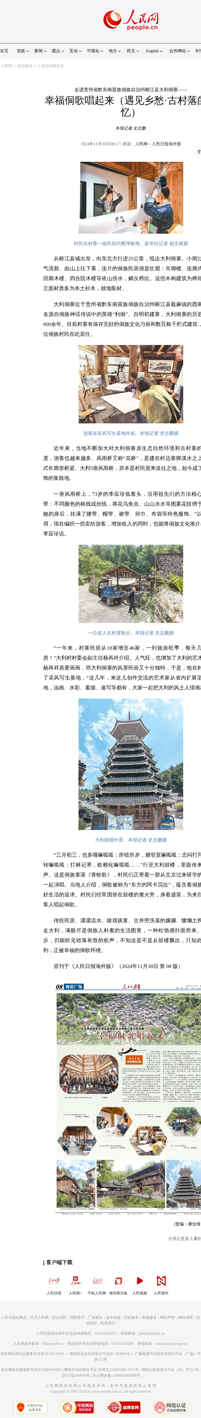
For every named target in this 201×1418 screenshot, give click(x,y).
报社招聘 (59, 1317)
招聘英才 (77, 1317)
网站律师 (185, 1317)
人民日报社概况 (14, 1317)
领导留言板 (118, 1293)
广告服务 (95, 1317)
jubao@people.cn (152, 1333)
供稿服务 (131, 1317)
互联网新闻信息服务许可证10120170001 (32, 1354)
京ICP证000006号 (76, 1375)
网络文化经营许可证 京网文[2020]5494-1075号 (101, 1370)
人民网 (6, 66)
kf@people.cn (53, 1344)
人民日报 (54, 1293)
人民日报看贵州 (51, 66)
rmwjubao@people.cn (171, 1344)
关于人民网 (39, 1317)
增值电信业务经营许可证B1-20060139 (99, 1354)
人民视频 (139, 1293)
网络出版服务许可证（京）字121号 (170, 1370)
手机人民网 (97, 1293)
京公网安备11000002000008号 (116, 1375)
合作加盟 (113, 1317)
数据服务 (149, 1317)
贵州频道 (25, 66)
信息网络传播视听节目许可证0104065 (31, 1370)
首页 (4, 51)
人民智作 (161, 1293)
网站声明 (167, 1317)
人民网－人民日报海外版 (158, 144)
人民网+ (75, 1293)
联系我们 (107, 1323)
